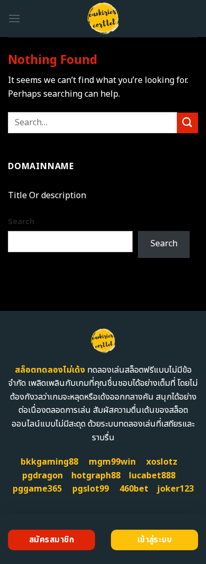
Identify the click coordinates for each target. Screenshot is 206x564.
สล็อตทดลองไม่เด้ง (50, 370)
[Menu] (14, 18)
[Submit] (187, 123)
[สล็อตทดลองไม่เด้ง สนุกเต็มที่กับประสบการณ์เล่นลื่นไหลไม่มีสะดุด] (103, 18)
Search (21, 221)
